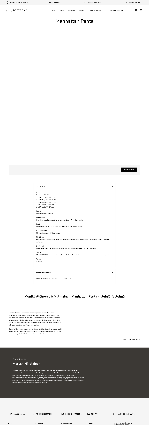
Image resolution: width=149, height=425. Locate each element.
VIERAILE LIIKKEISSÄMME (19, 414)
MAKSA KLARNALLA (125, 414)
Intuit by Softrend (116, 10)
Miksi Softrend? (54, 2)
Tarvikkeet (82, 10)
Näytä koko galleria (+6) (131, 339)
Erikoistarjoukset (96, 10)
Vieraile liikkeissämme (18, 2)
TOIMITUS (95, 414)
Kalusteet (71, 10)
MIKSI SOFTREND (46, 414)
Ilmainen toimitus (134, 2)
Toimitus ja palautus (94, 2)
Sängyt (61, 10)
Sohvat (52, 10)
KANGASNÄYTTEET (72, 414)
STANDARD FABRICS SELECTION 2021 (56, 279)
